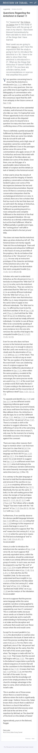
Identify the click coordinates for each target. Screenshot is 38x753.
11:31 (5, 337)
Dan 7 (5, 308)
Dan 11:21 (18, 85)
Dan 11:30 (17, 672)
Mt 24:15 (17, 272)
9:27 (28, 334)
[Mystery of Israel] (15, 2)
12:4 (13, 539)
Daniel (20, 732)
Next (33, 738)
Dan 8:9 (6, 284)
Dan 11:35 (7, 521)
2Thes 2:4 (10, 313)
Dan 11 (31, 279)
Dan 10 (19, 472)
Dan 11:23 (15, 511)
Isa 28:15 (24, 508)
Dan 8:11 (22, 334)
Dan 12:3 (16, 586)
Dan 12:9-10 (20, 521)
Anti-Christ (6, 732)
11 (4, 394)
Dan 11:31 (18, 371)
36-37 (18, 500)
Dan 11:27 (7, 568)
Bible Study (14, 732)
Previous (28, 738)
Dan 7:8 (24, 295)
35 (9, 534)
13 (22, 539)
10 (22, 586)
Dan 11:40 (7, 539)
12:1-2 (31, 392)
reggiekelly (6, 9)
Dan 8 (11, 300)
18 (30, 508)
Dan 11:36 (7, 103)
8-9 (19, 539)
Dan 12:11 (15, 355)
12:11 (10, 272)
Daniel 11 (15, 47)
